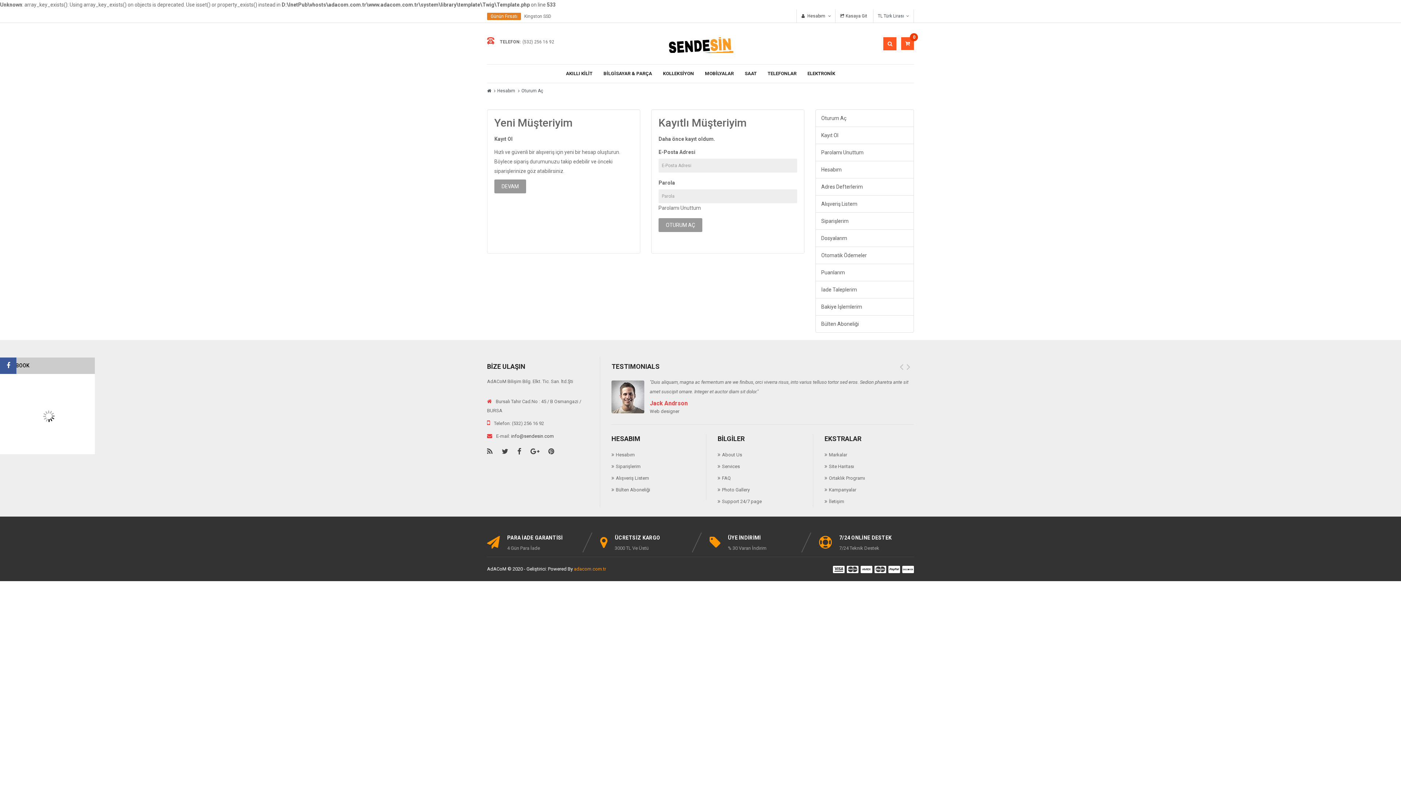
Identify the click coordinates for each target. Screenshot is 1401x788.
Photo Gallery (736, 489)
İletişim (836, 501)
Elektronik (821, 73)
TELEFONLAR (782, 73)
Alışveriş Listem (839, 204)
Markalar (838, 454)
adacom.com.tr (590, 569)
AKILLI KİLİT (579, 73)
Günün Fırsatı (504, 16)
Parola (667, 183)
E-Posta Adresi (677, 152)
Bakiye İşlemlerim (841, 307)
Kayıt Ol (829, 135)
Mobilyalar (719, 73)
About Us (732, 454)
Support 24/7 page (742, 501)
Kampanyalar (842, 489)
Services (731, 466)
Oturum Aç (532, 90)
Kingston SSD (537, 16)
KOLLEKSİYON (678, 73)
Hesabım (506, 90)
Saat (751, 73)
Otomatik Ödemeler (844, 255)
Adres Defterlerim (842, 187)
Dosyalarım (834, 238)
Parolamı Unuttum (680, 208)
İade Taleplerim (839, 290)
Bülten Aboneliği (840, 324)
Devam (510, 186)
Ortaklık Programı (847, 478)
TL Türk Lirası (892, 16)
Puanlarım (833, 272)
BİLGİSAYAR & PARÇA (627, 73)
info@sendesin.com (532, 436)
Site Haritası (841, 466)
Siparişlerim (835, 221)
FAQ (726, 478)
